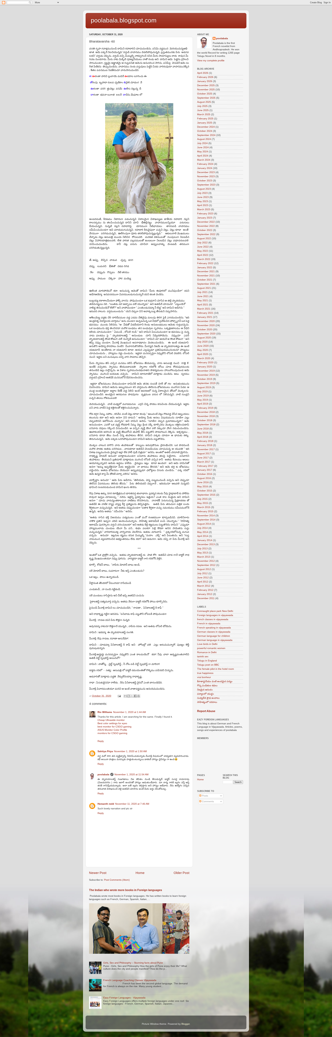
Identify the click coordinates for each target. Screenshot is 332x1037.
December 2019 (206, 371)
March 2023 (203, 209)
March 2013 (203, 557)
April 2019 (202, 404)
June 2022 (203, 246)
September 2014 (206, 519)
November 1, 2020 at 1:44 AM (129, 712)
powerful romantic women (211, 648)
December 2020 (206, 321)
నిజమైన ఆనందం (205, 689)
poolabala (103, 774)
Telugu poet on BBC (208, 665)
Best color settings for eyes (112, 723)
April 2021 (202, 304)
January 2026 (204, 81)
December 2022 (206, 222)
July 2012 (202, 573)
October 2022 (204, 230)
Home (140, 873)
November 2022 (206, 226)
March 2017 (203, 462)
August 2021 (204, 288)
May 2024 (202, 151)
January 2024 (204, 168)
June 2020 (203, 346)
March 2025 (203, 114)
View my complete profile (210, 60)
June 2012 (203, 577)
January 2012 (204, 594)
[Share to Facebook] (135, 696)
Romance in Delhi (206, 652)
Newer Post (97, 873)
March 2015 (203, 507)
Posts (204, 795)
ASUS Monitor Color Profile (112, 730)
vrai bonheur (204, 677)
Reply (101, 741)
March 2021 (203, 308)
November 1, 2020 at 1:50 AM (130, 751)
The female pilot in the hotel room (215, 669)
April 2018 (202, 437)
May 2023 (202, 201)
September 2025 (206, 98)
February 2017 (205, 466)
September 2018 (206, 424)
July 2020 (202, 341)
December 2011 (206, 598)
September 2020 (206, 333)
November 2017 (206, 449)
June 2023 (203, 197)
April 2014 (202, 536)
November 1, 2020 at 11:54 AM (131, 774)
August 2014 (204, 524)
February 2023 (205, 213)
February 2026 (205, 77)
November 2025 (206, 89)
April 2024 (202, 155)
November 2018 (206, 416)
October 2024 (204, 131)
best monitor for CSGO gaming (114, 726)
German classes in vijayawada (213, 632)
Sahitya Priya (105, 751)
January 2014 (204, 540)
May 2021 (202, 300)
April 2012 (202, 581)
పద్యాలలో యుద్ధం (205, 694)
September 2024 (206, 135)
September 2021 (206, 284)
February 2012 (205, 590)
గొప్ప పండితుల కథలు (207, 685)
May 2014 (202, 532)
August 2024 (204, 139)
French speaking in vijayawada (214, 627)
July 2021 (202, 292)
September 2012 (206, 565)
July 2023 (202, 193)
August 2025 (204, 102)
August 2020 (204, 337)
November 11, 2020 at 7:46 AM (132, 804)
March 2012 (203, 586)
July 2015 (202, 499)
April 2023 (202, 205)
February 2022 (205, 263)
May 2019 (202, 400)
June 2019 (203, 395)
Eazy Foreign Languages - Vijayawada (124, 997)
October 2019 (204, 379)
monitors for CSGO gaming (112, 733)
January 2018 (204, 445)
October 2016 (204, 474)
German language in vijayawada (214, 640)
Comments (207, 801)
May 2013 (202, 552)
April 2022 (202, 255)
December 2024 (206, 127)
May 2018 (202, 433)
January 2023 (204, 217)
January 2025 (204, 122)
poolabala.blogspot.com (123, 20)
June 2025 (203, 110)
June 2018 (203, 428)
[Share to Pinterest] (138, 696)
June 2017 (203, 457)
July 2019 (202, 391)
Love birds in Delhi (207, 644)
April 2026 (202, 73)
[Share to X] (132, 696)
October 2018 (204, 420)
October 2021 (204, 279)
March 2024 (203, 160)
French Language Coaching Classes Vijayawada (129, 980)
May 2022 (202, 251)
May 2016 (202, 486)
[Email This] (125, 696)
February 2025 (205, 118)
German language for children (213, 636)
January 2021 (204, 317)
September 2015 (206, 495)
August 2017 (204, 453)
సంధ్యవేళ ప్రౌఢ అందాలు (208, 698)
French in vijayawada (208, 623)
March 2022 (203, 259)
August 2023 (204, 189)
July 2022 (202, 242)
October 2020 (204, 329)
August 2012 (204, 569)
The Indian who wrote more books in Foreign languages (125, 890)
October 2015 (204, 490)
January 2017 (204, 470)
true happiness (205, 673)
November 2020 (206, 325)
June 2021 (203, 296)
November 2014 (206, 515)
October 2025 (204, 93)
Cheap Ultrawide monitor (111, 720)
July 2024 (202, 143)
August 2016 (204, 478)
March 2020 (203, 358)
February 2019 (205, 408)
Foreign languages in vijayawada (215, 615)
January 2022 (204, 267)
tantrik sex (202, 656)
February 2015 (205, 511)
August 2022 (204, 238)
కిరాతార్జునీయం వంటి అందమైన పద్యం (214, 681)
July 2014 (202, 528)
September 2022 (206, 234)
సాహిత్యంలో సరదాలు (207, 702)
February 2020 (205, 362)
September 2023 (206, 184)
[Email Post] (119, 696)
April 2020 (202, 354)
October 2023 (204, 180)
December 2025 (206, 85)
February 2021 (205, 313)
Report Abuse (206, 711)
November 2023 (206, 176)
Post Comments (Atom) (117, 880)
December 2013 (206, 544)
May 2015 (202, 503)
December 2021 (206, 271)
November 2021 (206, 275)
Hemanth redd (106, 804)
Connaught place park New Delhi (215, 611)
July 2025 (202, 106)
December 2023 (206, 172)
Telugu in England (207, 660)
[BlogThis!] (128, 696)
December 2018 (206, 412)
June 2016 (203, 482)
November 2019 (206, 375)
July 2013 (202, 548)
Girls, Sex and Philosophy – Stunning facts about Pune (133, 963)
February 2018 (205, 441)
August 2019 (204, 387)
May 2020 (202, 350)
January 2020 (204, 366)
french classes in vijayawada (212, 619)
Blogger (185, 1024)
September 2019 (206, 383)
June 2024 (203, 147)
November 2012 (206, 561)
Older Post (181, 873)
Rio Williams (105, 712)
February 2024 (205, 164)
